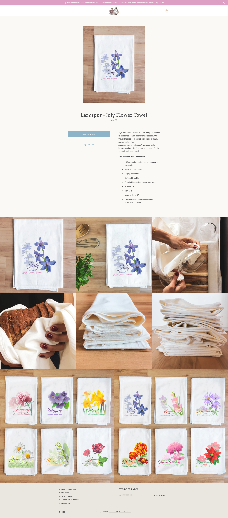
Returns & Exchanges (69, 499)
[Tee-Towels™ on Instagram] (63, 511)
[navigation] (61, 11)
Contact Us (64, 503)
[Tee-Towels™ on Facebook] (59, 511)
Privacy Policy (66, 496)
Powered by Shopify (125, 512)
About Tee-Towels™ (68, 489)
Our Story (64, 492)
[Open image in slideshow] (114, 64)
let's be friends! (128, 489)
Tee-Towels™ (113, 512)
